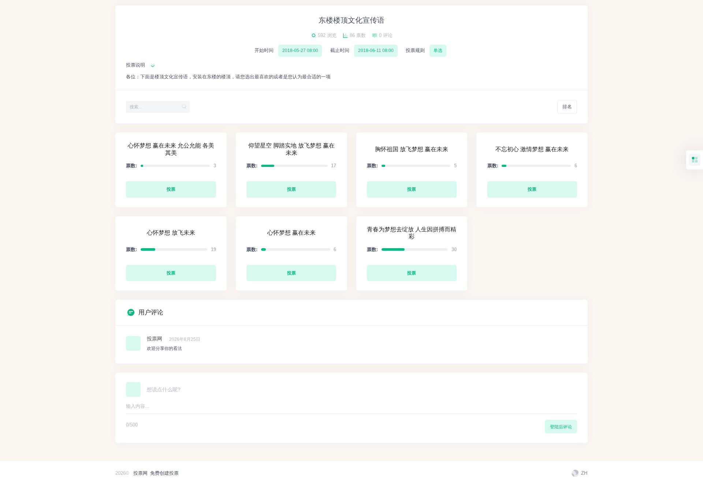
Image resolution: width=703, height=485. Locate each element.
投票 (171, 189)
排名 (567, 106)
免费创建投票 (164, 473)
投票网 (140, 473)
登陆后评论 (561, 426)
